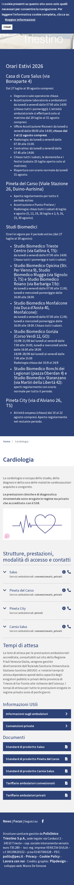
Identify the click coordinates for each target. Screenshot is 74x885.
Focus (17, 821)
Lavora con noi (14, 861)
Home (6, 441)
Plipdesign (58, 861)
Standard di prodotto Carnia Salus (30, 771)
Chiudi (7, 27)
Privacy (31, 856)
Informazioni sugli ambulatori (27, 714)
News (7, 821)
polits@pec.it (13, 856)
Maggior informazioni (20, 19)
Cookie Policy (49, 856)
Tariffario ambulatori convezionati (30, 783)
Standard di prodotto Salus (25, 747)
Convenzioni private (20, 726)
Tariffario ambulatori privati (26, 795)
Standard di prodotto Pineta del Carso (32, 759)
